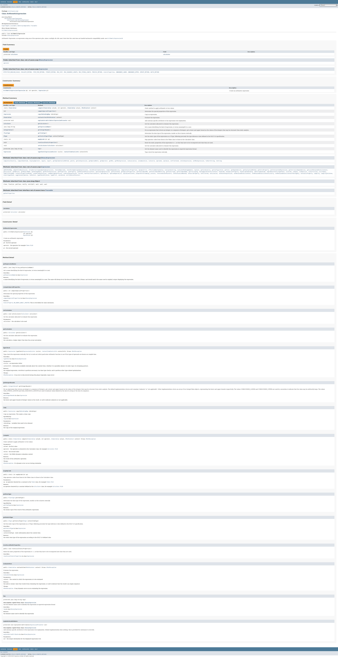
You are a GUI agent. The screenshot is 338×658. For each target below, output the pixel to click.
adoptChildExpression (20, 170)
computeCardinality (9, 161)
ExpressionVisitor (51, 152)
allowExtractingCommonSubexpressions (41, 170)
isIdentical (303, 171)
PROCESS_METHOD (97, 72)
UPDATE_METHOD (144, 72)
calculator (166, 54)
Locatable (13, 25)
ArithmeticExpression (10, 90)
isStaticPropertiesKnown (23, 173)
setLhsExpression (185, 161)
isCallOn (288, 171)
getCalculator (42, 123)
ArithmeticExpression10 (9, 30)
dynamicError (143, 170)
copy (39, 114)
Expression (43, 69)
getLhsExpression (81, 161)
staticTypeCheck (8, 175)
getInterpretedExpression (278, 170)
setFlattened (174, 161)
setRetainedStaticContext (242, 173)
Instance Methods (34, 102)
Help (36, 2)
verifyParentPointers (73, 175)
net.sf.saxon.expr (13, 11)
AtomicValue (12, 108)
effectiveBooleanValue (155, 170)
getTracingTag (193, 171)
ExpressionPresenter (61, 120)
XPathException (77, 351)
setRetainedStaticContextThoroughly (287, 173)
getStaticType (170, 171)
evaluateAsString (170, 170)
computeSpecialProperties (46, 111)
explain (196, 170)
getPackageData (36, 171)
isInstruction (312, 171)
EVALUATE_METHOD (26, 72)
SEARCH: (316, 5)
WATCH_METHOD (155, 72)
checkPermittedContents (97, 170)
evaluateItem (42, 117)
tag (39, 148)
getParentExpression (49, 171)
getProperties (62, 171)
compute (40, 108)
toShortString (210, 161)
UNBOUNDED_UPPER (133, 72)
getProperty (72, 171)
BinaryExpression (13, 35)
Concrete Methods (48, 102)
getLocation (7, 171)
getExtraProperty (263, 170)
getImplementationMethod (61, 161)
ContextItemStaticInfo (71, 152)
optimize (166, 161)
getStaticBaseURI (142, 171)
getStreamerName (182, 171)
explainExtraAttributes (45, 120)
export (49, 161)
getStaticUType (43, 136)
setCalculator (42, 145)
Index (32, 2)
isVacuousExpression (70, 173)
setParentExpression (225, 173)
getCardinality (205, 170)
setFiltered (204, 173)
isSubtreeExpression (39, 173)
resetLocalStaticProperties (47, 142)
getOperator (104, 161)
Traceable (34, 25)
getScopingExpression (103, 171)
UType (5, 136)
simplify (317, 173)
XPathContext (86, 108)
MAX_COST (60, 72)
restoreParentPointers (164, 173)
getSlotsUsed (115, 171)
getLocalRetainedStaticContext (317, 170)
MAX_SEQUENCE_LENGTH (70, 72)
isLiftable (322, 171)
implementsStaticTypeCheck (275, 171)
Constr (18, 7)
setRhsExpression (198, 161)
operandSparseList (116, 173)
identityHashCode (259, 171)
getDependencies (236, 170)
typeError (54, 175)
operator (6, 63)
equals (43, 161)
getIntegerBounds (43, 130)
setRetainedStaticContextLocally (263, 173)
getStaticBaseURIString (157, 171)
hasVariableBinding (246, 171)
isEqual (295, 171)
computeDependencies (113, 170)
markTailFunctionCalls (91, 173)
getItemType (42, 133)
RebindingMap (45, 114)
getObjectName (25, 171)
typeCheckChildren (43, 175)
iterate (80, 173)
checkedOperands (60, 170)
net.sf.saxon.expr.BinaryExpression (18, 20)
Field (13, 7)
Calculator (14, 54)
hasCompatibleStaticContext (208, 171)
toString (219, 161)
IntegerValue (8, 130)
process (153, 173)
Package (9, 2)
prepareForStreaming (142, 173)
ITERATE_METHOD (51, 72)
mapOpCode (41, 139)
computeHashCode (23, 161)
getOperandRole (93, 161)
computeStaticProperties (129, 170)
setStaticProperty (307, 173)
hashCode (222, 171)
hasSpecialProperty (232, 171)
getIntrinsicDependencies (297, 170)
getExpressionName (44, 126)
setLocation (213, 173)
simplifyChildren (326, 173)
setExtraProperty (193, 173)
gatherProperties (9, 193)
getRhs (111, 161)
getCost (227, 170)
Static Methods (20, 102)
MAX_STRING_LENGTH (85, 72)
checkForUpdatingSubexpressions (77, 170)
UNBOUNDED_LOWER (121, 72)
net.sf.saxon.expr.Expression (13, 18)
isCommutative (142, 161)
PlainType (7, 133)
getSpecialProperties (128, 171)
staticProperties (109, 72)
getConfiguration (217, 170)
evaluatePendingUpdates (185, 170)
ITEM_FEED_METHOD (38, 72)
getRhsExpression (120, 161)
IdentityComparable (23, 25)
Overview (3, 2)
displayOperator (34, 161)
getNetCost (16, 171)
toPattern (32, 175)
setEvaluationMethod (180, 173)
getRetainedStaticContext (85, 171)
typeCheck (41, 152)
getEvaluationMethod (249, 170)
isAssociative (132, 161)
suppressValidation (21, 175)
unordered (61, 175)
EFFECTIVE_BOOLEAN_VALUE (11, 72)
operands (159, 161)
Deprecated (25, 2)
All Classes (4, 5)
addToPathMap (7, 170)
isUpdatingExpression (55, 173)
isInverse (151, 161)
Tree (19, 2)
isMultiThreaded (8, 173)
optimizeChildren (128, 173)
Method (23, 7)
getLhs (72, 161)
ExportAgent (6, 25)
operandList (104, 173)
